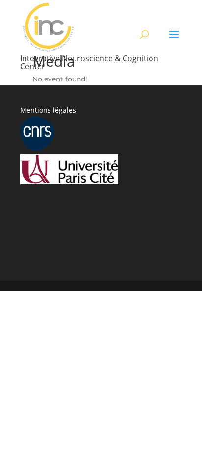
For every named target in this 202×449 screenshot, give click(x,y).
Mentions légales (48, 110)
